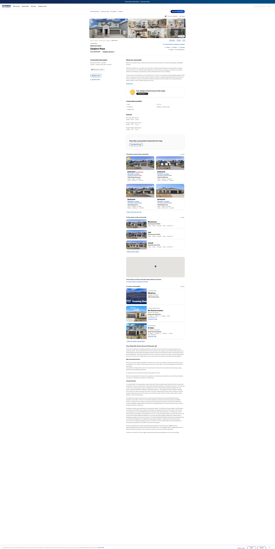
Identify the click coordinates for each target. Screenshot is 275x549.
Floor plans (113, 11)
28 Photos (172, 40)
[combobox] (262, 6)
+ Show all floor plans (132, 251)
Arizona (96, 40)
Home (91, 40)
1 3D (184, 40)
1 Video (178, 40)
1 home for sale (152, 336)
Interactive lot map (136, 144)
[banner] (137, 2)
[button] (178, 11)
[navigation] (103, 40)
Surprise (108, 40)
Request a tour (96, 75)
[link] (108, 28)
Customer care (42, 6)
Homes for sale (105, 11)
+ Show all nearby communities (135, 341)
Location (120, 11)
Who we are (16, 6)
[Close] (269, 547)
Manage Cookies (241, 548)
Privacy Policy (101, 547)
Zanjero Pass (114, 40)
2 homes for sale (152, 319)
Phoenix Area (102, 40)
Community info (94, 11)
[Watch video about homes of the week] (131, 92)
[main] (137, 281)
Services (33, 6)
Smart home (25, 6)
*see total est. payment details (134, 174)
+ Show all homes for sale (133, 212)
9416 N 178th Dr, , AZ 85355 (175, 44)
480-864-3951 (96, 79)
